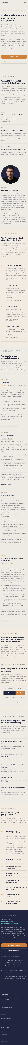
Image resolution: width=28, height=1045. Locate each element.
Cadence (3, 1014)
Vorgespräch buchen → (14, 56)
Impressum (3, 1031)
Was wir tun (4, 62)
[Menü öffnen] (25, 2)
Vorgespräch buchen (6, 1018)
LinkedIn (3, 1022)
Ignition (3, 1011)
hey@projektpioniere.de (14, 950)
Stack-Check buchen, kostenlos (9, 425)
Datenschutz (4, 1034)
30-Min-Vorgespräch (7, 484)
